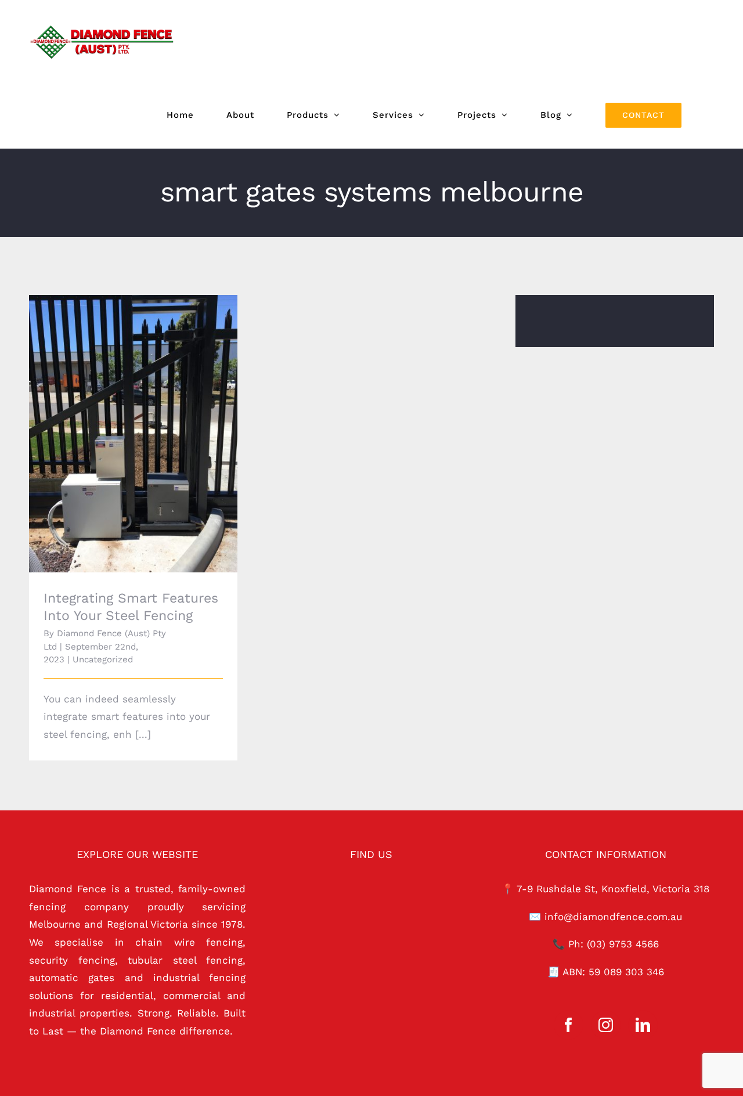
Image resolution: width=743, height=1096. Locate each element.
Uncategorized (103, 659)
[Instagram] (606, 1025)
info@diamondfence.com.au (613, 916)
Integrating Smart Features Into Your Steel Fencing (117, 417)
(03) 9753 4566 (623, 944)
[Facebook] (568, 1025)
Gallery (149, 417)
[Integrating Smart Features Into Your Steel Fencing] (133, 433)
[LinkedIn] (643, 1025)
